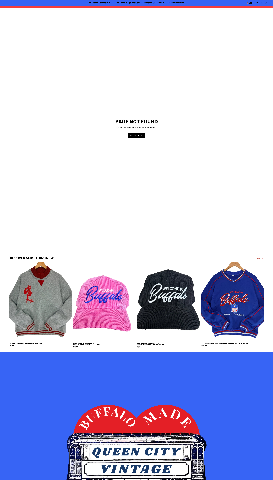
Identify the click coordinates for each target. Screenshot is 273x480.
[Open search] (257, 3)
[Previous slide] (12, 301)
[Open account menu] (261, 3)
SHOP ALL (260, 259)
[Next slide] (68, 301)
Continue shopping (136, 135)
